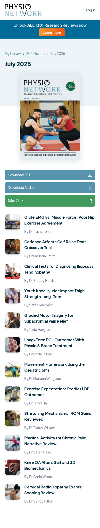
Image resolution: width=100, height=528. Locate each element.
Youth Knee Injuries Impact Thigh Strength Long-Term (54, 293)
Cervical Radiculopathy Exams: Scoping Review (53, 489)
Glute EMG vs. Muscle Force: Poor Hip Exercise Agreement (59, 220)
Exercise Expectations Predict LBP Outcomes (56, 391)
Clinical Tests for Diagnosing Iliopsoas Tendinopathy (58, 269)
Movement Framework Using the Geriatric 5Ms (54, 367)
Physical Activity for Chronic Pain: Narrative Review (55, 440)
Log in (90, 10)
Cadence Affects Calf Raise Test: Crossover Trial (55, 244)
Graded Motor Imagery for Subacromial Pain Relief (48, 318)
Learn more (52, 32)
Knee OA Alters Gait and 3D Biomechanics (49, 465)
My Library (13, 54)
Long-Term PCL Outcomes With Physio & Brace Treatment (54, 342)
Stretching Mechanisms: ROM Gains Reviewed (57, 416)
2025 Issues (35, 54)
